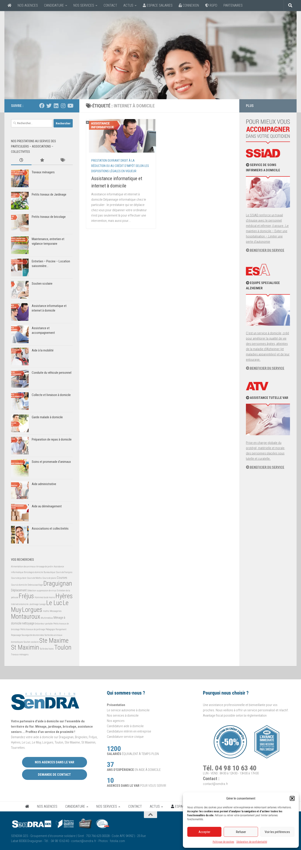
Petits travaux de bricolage (49, 217)
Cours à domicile (19, 584)
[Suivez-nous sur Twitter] (49, 105)
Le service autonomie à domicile (128, 710)
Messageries (55, 611)
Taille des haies (47, 648)
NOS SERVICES (83, 5)
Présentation (116, 705)
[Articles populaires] (42, 160)
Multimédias (47, 617)
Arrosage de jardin (44, 566)
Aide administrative (44, 484)
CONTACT (110, 5)
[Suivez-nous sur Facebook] (42, 105)
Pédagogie (50, 629)
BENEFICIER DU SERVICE (266, 250)
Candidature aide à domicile (125, 726)
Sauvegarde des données (33, 635)
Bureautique (49, 572)
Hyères (64, 596)
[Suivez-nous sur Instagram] (63, 105)
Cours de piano (49, 578)
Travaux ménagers (43, 172)
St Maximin (25, 647)
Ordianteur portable (44, 623)
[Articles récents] (21, 160)
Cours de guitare (18, 578)
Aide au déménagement (47, 506)
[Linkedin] (56, 105)
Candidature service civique (125, 737)
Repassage (16, 635)
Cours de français (64, 572)
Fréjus (26, 596)
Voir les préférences (277, 832)
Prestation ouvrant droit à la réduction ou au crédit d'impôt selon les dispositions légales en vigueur (120, 166)
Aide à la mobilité (43, 350)
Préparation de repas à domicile (52, 439)
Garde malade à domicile (47, 417)
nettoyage (28, 623)
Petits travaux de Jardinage (49, 194)
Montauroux (25, 616)
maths (46, 611)
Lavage (42, 604)
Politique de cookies (223, 841)
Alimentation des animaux (23, 566)
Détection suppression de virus (41, 590)
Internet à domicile (19, 604)
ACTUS (128, 5)
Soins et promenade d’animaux (51, 462)
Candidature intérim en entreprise (129, 731)
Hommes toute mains (45, 597)
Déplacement (19, 590)
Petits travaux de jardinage (32, 629)
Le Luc (54, 603)
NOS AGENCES (28, 5)
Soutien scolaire (42, 284)
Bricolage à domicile (33, 572)
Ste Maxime (54, 640)
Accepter (204, 832)
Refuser (241, 832)
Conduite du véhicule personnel (51, 373)
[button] (292, 798)
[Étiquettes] (62, 160)
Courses (62, 577)
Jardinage (34, 604)
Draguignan (57, 583)
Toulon (62, 647)
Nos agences (115, 721)
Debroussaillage (35, 584)
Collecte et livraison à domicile (51, 395)
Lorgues (32, 609)
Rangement (61, 629)
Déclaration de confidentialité (251, 841)
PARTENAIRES (233, 5)
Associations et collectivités (50, 529)
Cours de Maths (34, 578)
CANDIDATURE (54, 5)
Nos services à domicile (123, 715)
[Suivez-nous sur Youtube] (70, 105)
